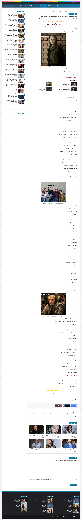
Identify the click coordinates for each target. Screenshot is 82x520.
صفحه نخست (54, 5)
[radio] (48, 391)
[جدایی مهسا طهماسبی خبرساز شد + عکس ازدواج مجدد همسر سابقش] (21, 61)
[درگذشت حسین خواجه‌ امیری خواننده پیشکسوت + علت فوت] (21, 51)
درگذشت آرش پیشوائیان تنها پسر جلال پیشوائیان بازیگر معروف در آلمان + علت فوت (11, 40)
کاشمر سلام (73, 412)
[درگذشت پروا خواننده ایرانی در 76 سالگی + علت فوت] (21, 66)
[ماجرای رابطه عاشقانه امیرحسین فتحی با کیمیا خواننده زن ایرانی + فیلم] (21, 46)
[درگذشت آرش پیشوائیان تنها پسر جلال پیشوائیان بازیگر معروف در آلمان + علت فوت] (21, 41)
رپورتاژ (23, 5)
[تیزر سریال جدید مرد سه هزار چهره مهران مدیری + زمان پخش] (21, 16)
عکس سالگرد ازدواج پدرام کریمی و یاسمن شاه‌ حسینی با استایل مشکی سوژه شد (11, 85)
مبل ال (22, 115)
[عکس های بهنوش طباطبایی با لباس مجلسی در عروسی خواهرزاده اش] (74, 84)
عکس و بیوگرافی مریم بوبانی (71, 400)
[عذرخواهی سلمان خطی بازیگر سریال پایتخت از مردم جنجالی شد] (21, 56)
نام (76, 474)
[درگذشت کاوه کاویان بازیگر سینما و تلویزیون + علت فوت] (21, 102)
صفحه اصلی (75, 11)
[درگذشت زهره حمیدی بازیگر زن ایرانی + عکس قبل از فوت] (53, 443)
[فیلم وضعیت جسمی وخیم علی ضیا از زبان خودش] (21, 76)
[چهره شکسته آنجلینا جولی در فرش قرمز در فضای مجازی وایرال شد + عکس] (69, 429)
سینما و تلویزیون (37, 5)
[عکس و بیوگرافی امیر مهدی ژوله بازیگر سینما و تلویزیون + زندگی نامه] (36, 443)
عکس (44, 5)
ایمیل (76, 479)
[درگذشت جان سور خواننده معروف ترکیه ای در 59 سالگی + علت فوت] (21, 81)
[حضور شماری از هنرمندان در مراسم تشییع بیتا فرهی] (36, 429)
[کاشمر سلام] (74, 6)
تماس (19, 5)
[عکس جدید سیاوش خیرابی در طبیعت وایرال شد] (49, 84)
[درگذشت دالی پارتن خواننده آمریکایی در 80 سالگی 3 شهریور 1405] (21, 26)
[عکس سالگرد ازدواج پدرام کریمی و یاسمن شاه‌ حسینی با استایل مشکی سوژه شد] (74, 89)
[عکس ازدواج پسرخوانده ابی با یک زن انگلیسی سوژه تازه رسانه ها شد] (21, 36)
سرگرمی (29, 5)
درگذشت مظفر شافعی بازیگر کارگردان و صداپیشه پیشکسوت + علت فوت (11, 91)
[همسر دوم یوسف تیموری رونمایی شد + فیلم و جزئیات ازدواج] (21, 21)
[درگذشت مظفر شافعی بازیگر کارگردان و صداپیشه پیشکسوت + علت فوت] (21, 91)
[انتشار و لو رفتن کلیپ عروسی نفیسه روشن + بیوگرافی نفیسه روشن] (53, 429)
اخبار (49, 5)
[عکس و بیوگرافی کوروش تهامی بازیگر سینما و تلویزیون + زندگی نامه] (69, 443)
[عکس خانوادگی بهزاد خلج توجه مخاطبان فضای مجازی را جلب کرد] (49, 89)
